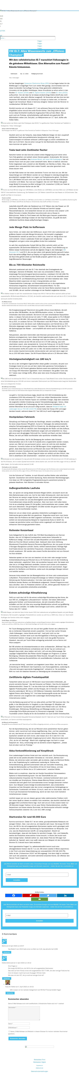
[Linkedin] (65, 895)
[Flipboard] (30, 895)
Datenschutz (39, 1068)
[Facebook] (13, 895)
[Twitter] (48, 895)
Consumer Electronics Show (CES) (36, 83)
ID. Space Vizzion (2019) (42, 92)
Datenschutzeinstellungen (39, 1071)
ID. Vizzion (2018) (22, 92)
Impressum (39, 1065)
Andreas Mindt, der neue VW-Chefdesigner (47, 159)
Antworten (7, 952)
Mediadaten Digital (39, 1062)
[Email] (39, 899)
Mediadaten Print (39, 1060)
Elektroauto (14, 74)
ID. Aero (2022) (62, 92)
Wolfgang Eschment (37, 74)
